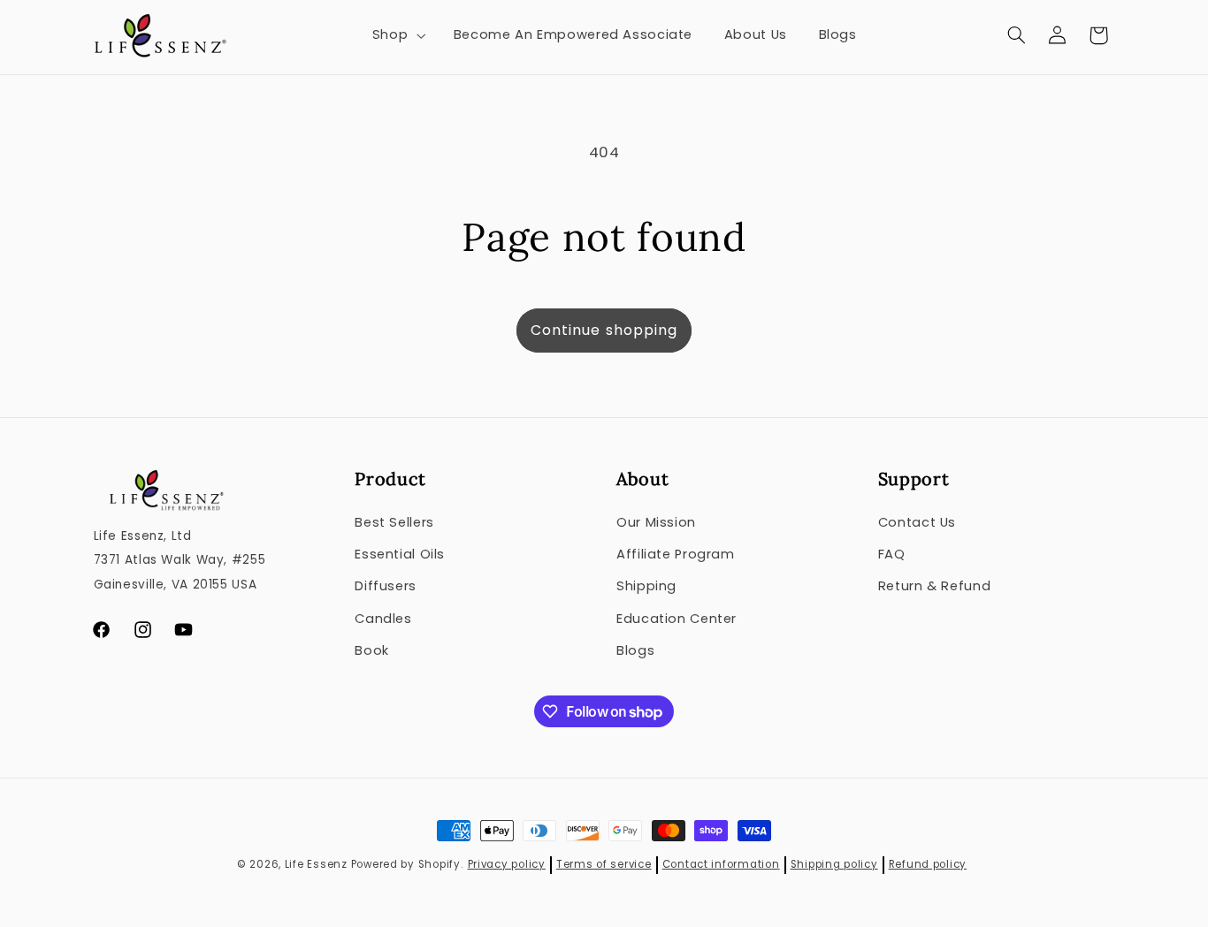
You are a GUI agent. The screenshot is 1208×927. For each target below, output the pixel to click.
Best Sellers (394, 522)
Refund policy (928, 864)
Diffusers (386, 586)
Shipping (646, 586)
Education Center (676, 618)
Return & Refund (934, 586)
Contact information (721, 864)
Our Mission (656, 522)
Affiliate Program (675, 554)
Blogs (635, 650)
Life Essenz (316, 864)
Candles (383, 618)
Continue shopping (604, 330)
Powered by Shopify (406, 864)
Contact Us (917, 522)
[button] (396, 35)
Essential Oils (400, 554)
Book (372, 650)
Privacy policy (507, 864)
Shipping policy (834, 864)
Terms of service (604, 864)
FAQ (892, 554)
